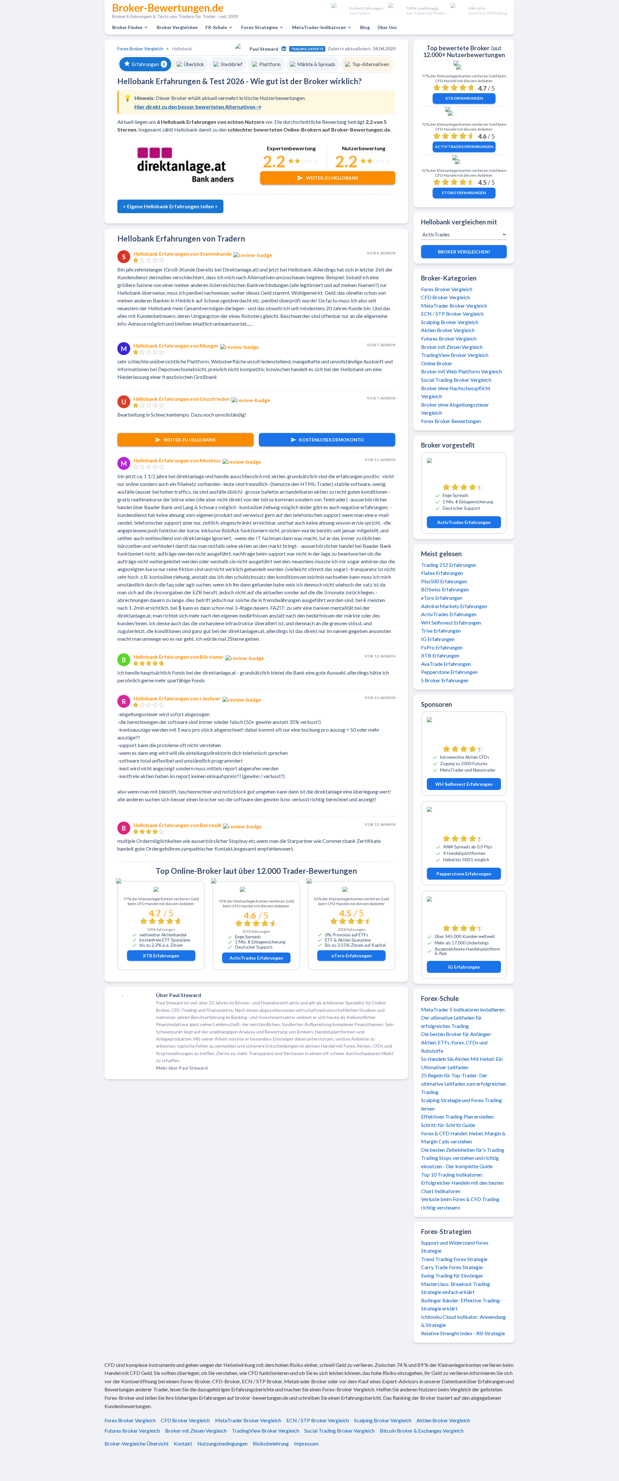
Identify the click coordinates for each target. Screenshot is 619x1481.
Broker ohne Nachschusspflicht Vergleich (455, 392)
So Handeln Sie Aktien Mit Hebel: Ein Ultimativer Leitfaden (462, 1063)
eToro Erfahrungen (351, 955)
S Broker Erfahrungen (444, 680)
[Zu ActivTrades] (256, 892)
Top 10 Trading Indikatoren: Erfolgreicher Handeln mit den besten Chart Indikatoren (462, 1182)
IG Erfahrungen (438, 639)
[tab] (145, 64)
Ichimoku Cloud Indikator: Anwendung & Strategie (463, 1321)
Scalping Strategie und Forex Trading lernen (461, 1104)
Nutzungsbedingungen (222, 1443)
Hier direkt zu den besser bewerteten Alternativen (197, 107)
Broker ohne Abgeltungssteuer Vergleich (455, 408)
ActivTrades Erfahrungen (256, 958)
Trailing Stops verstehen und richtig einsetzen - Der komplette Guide (460, 1162)
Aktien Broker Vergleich (448, 330)
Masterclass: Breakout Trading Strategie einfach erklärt (455, 1288)
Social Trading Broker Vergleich (456, 380)
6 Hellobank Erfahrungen (186, 122)
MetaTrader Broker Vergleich (454, 305)
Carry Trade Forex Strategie (452, 1267)
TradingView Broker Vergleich (454, 355)
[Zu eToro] (351, 890)
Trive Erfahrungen (441, 630)
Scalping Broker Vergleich (449, 322)
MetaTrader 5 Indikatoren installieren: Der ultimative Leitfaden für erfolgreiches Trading (463, 1017)
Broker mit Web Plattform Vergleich (461, 371)
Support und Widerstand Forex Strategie (454, 1246)
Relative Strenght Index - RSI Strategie (463, 1333)
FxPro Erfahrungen (442, 647)
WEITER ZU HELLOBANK (189, 439)
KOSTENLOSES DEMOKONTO (331, 439)
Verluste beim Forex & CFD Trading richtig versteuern (460, 1203)
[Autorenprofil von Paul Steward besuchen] (284, 49)
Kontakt (183, 1443)
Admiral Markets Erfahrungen (454, 606)
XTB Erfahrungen (161, 955)
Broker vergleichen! (464, 251)
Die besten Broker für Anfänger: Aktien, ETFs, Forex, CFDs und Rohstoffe (456, 1042)
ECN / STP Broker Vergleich (452, 314)
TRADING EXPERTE (307, 49)
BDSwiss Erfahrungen (445, 589)
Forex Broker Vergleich (140, 48)
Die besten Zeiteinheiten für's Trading (462, 1150)
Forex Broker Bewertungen (451, 421)
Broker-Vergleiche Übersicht (136, 1443)
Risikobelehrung (271, 1443)
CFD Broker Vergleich (445, 297)
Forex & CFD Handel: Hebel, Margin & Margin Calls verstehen (463, 1137)
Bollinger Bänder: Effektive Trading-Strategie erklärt (461, 1304)
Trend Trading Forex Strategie (454, 1259)
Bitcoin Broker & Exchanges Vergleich (422, 1430)
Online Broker (436, 363)
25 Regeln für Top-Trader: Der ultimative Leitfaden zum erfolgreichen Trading (463, 1083)
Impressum (306, 1443)
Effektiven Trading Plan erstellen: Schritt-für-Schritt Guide (458, 1120)
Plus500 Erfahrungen (444, 581)
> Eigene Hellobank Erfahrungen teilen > (170, 206)
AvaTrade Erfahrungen (446, 664)
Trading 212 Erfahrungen (448, 565)
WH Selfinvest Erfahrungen (451, 622)
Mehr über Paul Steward (182, 1068)
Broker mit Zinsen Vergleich (452, 347)
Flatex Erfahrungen (442, 573)
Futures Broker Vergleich (449, 338)
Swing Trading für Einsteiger (452, 1275)
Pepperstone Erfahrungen (449, 672)
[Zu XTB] (161, 890)
